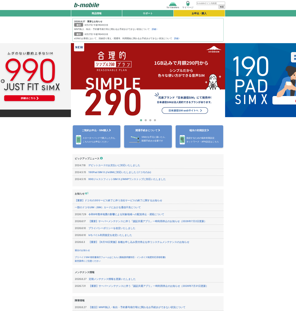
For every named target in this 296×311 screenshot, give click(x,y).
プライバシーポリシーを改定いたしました (111, 228)
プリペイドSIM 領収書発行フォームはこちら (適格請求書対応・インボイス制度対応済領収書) (120, 257)
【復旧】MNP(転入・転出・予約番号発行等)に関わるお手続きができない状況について (137, 307)
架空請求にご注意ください (88, 261)
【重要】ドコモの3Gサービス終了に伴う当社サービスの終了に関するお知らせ (118, 200)
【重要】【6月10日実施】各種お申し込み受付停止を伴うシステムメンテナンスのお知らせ (138, 241)
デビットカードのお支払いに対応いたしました (114, 165)
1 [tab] (141, 120)
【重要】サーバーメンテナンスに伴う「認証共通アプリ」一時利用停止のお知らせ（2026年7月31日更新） (148, 285)
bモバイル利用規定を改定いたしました (110, 235)
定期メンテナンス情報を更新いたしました (112, 278)
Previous (2, 80)
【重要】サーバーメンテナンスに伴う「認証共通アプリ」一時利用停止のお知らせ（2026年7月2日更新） (147, 221)
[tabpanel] (148, 80)
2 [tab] (145, 120)
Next (292, 80)
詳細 (154, 29)
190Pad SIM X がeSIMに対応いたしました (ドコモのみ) (119, 172)
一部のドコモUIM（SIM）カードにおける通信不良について (108, 207)
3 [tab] (150, 120)
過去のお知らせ (82, 250)
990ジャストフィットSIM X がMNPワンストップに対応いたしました (127, 179)
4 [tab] (154, 120)
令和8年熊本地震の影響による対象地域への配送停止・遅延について (126, 214)
